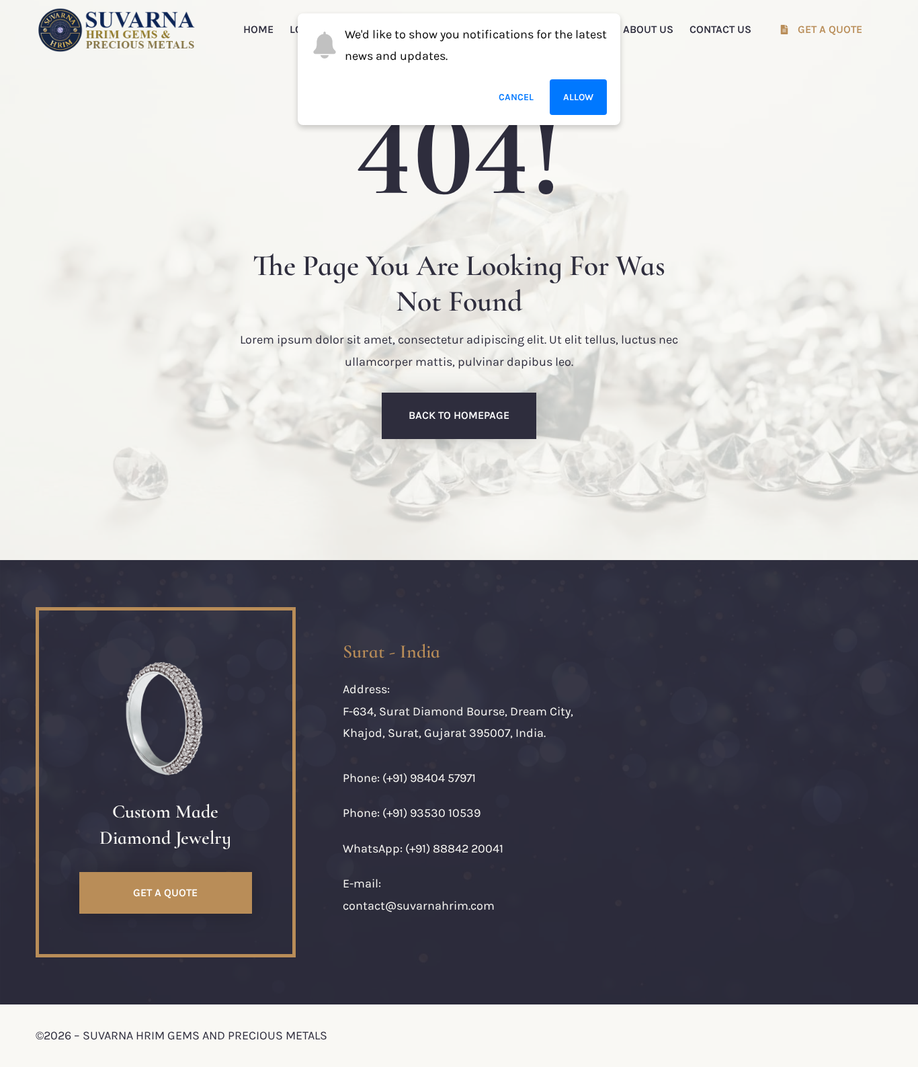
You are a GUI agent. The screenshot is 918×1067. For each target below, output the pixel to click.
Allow (578, 97)
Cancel (516, 97)
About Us (648, 29)
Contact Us (720, 29)
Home (258, 29)
